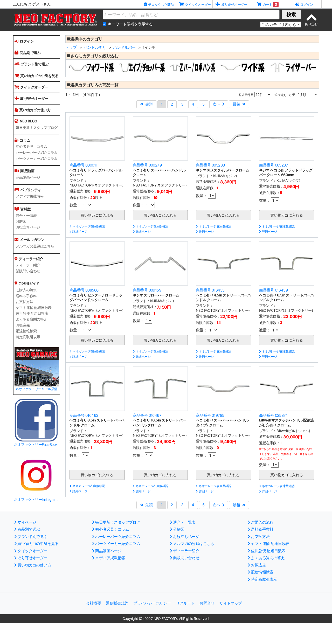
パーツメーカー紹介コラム (37, 158)
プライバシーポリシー (152, 603)
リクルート (185, 603)
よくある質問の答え (31, 319)
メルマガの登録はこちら (35, 246)
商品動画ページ (28, 177)
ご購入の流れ (26, 290)
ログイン (27, 41)
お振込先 (23, 325)
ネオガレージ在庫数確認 (88, 226)
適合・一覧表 (26, 215)
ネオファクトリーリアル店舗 (36, 389)
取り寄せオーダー (34, 98)
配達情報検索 (26, 331)
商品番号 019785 (210, 415)
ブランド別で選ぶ (35, 64)
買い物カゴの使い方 (35, 110)
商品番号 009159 (147, 290)
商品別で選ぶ (30, 52)
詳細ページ (79, 231)
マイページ (26, 522)
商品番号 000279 (147, 165)
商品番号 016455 (210, 290)
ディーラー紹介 (28, 265)
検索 (291, 14)
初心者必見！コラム (31, 146)
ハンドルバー (124, 47)
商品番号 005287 (273, 165)
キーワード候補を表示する (130, 24)
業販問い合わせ (28, 271)
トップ (71, 47)
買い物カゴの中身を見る (39, 75)
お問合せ (207, 603)
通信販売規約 (117, 603)
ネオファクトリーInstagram (36, 499)
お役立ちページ (28, 227)
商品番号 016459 (273, 290)
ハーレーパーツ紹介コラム (37, 152)
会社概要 (93, 603)
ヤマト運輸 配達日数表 (33, 308)
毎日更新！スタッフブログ (37, 128)
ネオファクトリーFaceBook (35, 444)
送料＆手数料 (26, 296)
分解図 (21, 221)
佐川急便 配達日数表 (32, 313)
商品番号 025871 (273, 415)
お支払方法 (24, 302)
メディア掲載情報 (30, 196)
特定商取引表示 (28, 337)
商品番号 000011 (83, 165)
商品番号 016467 (147, 415)
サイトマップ (230, 603)
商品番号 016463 (84, 415)
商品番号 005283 (210, 165)
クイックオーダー (34, 87)
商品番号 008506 (84, 290)
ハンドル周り (95, 47)
